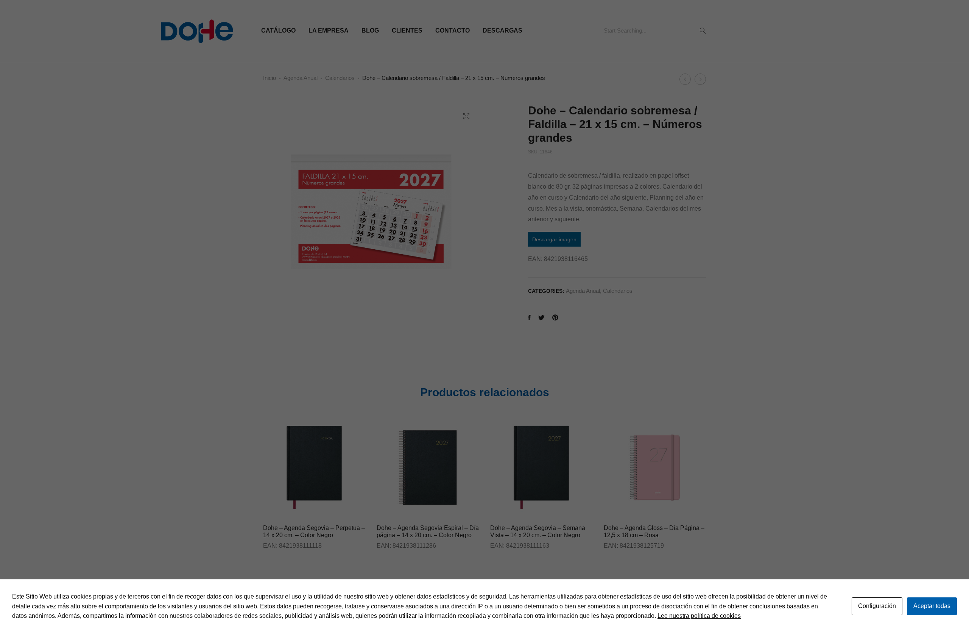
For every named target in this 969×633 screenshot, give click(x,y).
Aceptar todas (931, 606)
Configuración (877, 606)
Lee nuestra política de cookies (699, 616)
